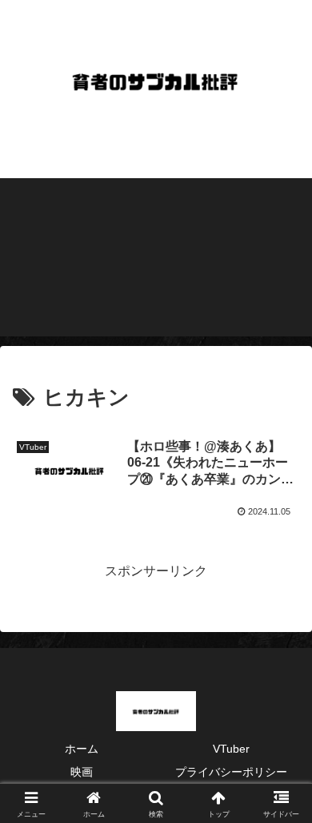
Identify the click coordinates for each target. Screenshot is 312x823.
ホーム (81, 748)
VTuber (231, 748)
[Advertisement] (156, 257)
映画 (81, 771)
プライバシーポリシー (231, 771)
